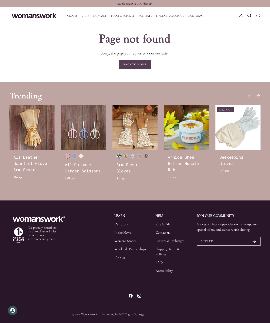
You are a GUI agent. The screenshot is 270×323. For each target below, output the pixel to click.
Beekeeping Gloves (231, 160)
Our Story (121, 224)
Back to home (134, 64)
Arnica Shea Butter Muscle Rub (183, 163)
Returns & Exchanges (170, 241)
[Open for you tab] (12, 310)
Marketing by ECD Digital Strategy (123, 314)
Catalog (119, 257)
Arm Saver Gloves (127, 167)
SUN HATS (145, 15)
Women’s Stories (125, 241)
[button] (258, 15)
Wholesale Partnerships (130, 249)
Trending (25, 95)
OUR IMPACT (196, 15)
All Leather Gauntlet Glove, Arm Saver (31, 163)
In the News (122, 232)
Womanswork (89, 314)
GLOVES (72, 15)
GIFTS (85, 15)
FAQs (159, 262)
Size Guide (163, 224)
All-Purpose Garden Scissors (83, 167)
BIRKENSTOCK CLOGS (170, 15)
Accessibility (164, 271)
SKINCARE (100, 15)
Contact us (163, 232)
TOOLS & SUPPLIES (123, 15)
